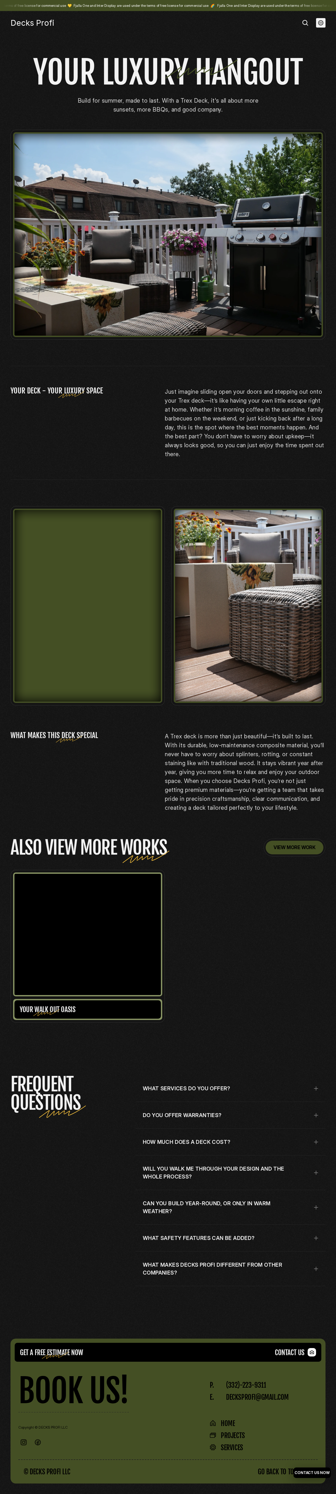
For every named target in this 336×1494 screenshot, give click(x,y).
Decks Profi (32, 23)
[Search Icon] (305, 22)
